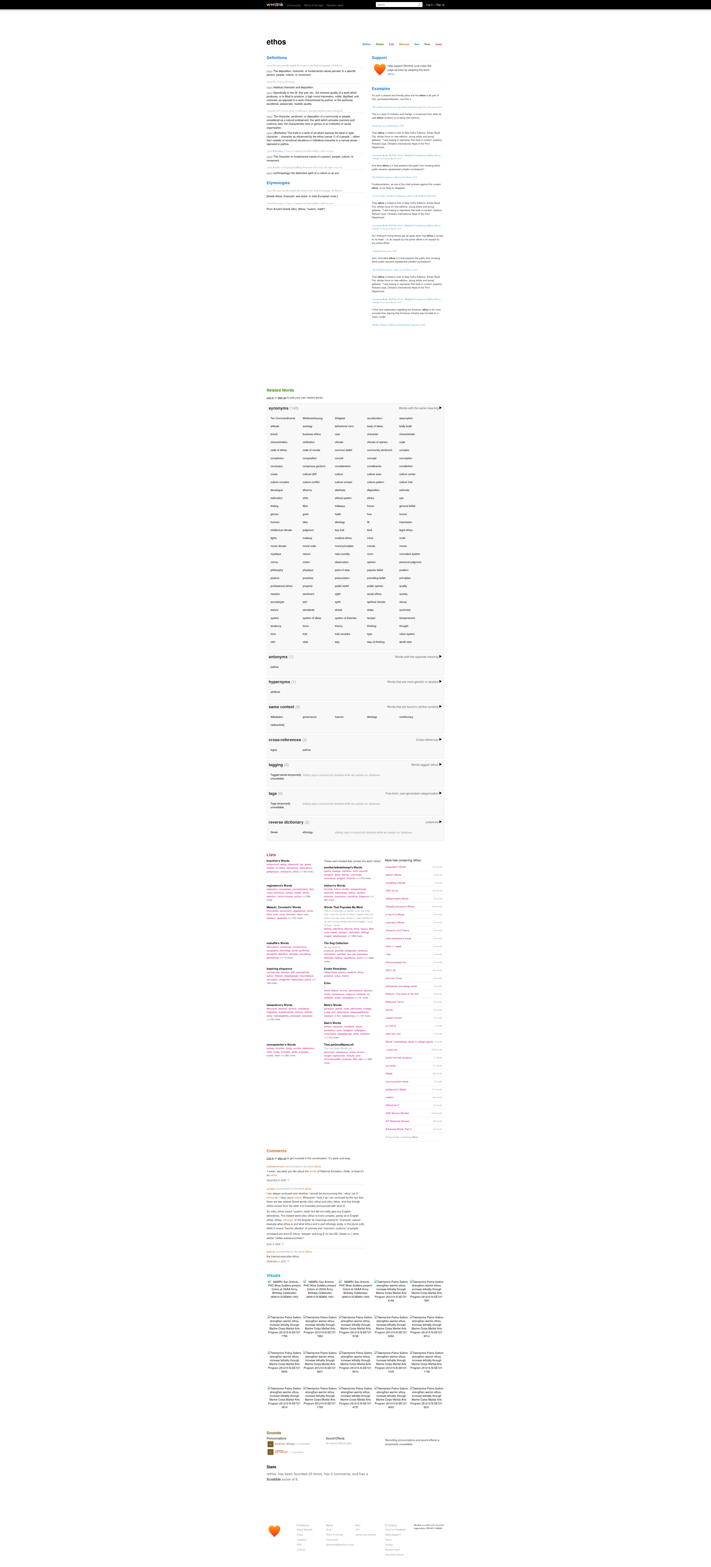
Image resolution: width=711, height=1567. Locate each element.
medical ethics (343, 538)
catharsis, (347, 871)
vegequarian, (300, 910)
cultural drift (309, 474)
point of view (342, 570)
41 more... (364, 997)
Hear (427, 44)
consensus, (286, 947)
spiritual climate (376, 602)
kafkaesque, (341, 892)
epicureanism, (356, 990)
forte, (356, 871)
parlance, (329, 975)
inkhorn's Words (334, 885)
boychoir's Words (278, 860)
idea (305, 522)
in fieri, (338, 1015)
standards (308, 610)
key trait (339, 530)
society (403, 594)
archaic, (328, 1026)
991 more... (330, 900)
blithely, (328, 928)
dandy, (284, 864)
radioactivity (277, 725)
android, (308, 1012)
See (416, 44)
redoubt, (351, 1055)
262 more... (291, 1055)
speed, (308, 864)
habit (338, 514)
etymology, (286, 950)
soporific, (363, 871)
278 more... (367, 878)
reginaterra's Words (279, 885)
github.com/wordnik (366, 1534)
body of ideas (375, 426)
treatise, (271, 868)
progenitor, (285, 979)
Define (367, 44)
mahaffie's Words (278, 943)
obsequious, (342, 1052)
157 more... (366, 1015)
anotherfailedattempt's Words (343, 867)
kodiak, (298, 892)
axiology (307, 426)
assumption (406, 418)
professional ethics (281, 586)
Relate (380, 44)
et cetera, (281, 868)
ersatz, (338, 997)
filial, (355, 1059)
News (329, 1525)
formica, (293, 1008)
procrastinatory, (301, 889)
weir (360, 1059)
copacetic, (338, 1026)
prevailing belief (376, 578)
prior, (358, 1055)
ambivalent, (330, 954)
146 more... (273, 983)
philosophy (277, 570)
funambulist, (331, 1033)
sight (338, 594)
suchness (404, 610)
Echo (327, 983)
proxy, (270, 1015)
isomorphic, (273, 979)
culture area (374, 474)
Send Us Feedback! (395, 1529)
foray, (357, 928)
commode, (356, 874)
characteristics (279, 442)
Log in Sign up (435, 4)
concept (371, 458)
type (369, 634)
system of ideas (312, 618)
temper (371, 618)
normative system (409, 554)
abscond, (283, 1008)
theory (338, 626)
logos (274, 750)
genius (274, 514)
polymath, (329, 892)
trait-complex (342, 634)
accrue (298, 896)
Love (438, 44)
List (391, 44)
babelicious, (308, 1048)
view (305, 642)
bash (278, 1055)
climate (339, 442)
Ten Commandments (283, 418)
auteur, (271, 975)
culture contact (343, 482)
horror (360, 957)
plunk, (310, 910)
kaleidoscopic (340, 936)
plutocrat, (329, 896)
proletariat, (296, 1015)
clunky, (277, 1052)
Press (300, 1534)
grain (306, 514)
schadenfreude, (359, 889)
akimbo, (346, 874)
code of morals (311, 450)
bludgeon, (348, 1030)
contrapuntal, (274, 972)
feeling (274, 506)
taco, (306, 914)
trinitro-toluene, (286, 896)
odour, (300, 914)
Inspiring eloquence (279, 968)
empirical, (329, 950)
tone (273, 634)
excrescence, (339, 994)
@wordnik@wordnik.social (340, 1544)
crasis (274, 474)
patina (308, 979)
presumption (342, 578)
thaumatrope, (307, 975)
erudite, (346, 889)
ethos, (338, 874)
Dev (357, 1525)
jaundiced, (272, 954)
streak (338, 610)
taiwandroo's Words (279, 1005)
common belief (343, 450)
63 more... (276, 1019)
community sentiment (379, 450)
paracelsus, (330, 1030)
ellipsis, (335, 990)
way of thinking (376, 642)
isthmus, (299, 1012)
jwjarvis (271, 1251)
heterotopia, (298, 979)
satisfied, (342, 954)
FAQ (299, 1544)
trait (305, 634)
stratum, (361, 1052)
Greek (274, 832)
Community (294, 5)
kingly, (289, 1048)
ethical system (343, 498)
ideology (340, 522)
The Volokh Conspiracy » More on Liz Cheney (392, 177)
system (275, 618)
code (402, 442)
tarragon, (344, 932)
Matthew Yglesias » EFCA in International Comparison (396, 324)
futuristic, (281, 1048)
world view (405, 642)
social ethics (374, 594)
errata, (328, 994)
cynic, (340, 1030)
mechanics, (286, 871)
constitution (406, 466)
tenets (313, 1171)
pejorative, (338, 928)
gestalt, (339, 1008)
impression (405, 522)
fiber (305, 506)
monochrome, (300, 947)
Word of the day (313, 5)
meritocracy (406, 717)
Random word (335, 5)
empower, (304, 1052)
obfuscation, (273, 947)
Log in (270, 397)
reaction (275, 594)
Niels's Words (333, 1005)
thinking (371, 626)
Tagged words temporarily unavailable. (286, 776)
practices (308, 578)
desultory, (283, 954)
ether (297, 1197)
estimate (404, 490)
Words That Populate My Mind (343, 907)
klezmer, (349, 928)
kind (369, 530)
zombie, (297, 1048)
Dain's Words (332, 1023)
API (358, 1529)
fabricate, (329, 957)
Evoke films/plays (335, 968)
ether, (356, 1033)
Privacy (389, 1544)
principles (404, 578)
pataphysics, (273, 871)
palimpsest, (357, 1008)
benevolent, (286, 910)
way (337, 642)
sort (305, 602)
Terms (388, 1539)
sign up (282, 397)
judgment (308, 530)
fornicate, (291, 914)
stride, (295, 1052)
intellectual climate (281, 530)
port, (334, 1012)
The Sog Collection (336, 943)
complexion (277, 458)
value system (407, 634)
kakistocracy (349, 1015)
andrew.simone (275, 1166)
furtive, (338, 889)
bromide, (329, 889)
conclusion (277, 466)
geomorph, (330, 1052)
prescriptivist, (303, 972)
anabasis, (347, 1059)
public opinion (375, 586)
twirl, (311, 889)
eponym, (368, 990)
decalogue (277, 490)
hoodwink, (350, 1026)
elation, (352, 892)
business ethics (312, 434)
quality (403, 586)
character (372, 434)
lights (274, 538)
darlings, (365, 932)
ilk (368, 522)
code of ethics (279, 450)
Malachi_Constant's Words (284, 907)
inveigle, (367, 1008)
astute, (306, 892)
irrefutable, (355, 932)
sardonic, (352, 972)
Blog (328, 1529)
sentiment (308, 594)
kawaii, (335, 932)
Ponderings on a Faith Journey (386, 125)
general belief (407, 506)
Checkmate (377, 251)
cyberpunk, (294, 864)
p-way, (327, 1012)
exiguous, (351, 994)
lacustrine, (353, 896)
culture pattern (375, 482)
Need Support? (393, 1534)
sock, (276, 914)
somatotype (277, 602)
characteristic (407, 434)
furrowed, (286, 1052)
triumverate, (273, 910)
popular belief (375, 570)
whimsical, (272, 1008)
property (308, 586)
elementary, (293, 868)
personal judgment (410, 562)
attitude (275, 426)
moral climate (278, 546)
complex (404, 450)
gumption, (329, 1008)
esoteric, (361, 892)
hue (369, 514)
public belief (342, 586)
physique (308, 570)
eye (401, 498)
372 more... (298, 918)
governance (310, 717)
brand (274, 434)
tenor (306, 626)
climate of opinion (377, 442)
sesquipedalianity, (360, 1012)
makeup (307, 538)
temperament (407, 618)
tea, (302, 864)
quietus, (342, 972)
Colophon (302, 1539)
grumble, (340, 950)
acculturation (374, 418)
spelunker (282, 918)
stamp (403, 602)
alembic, (286, 972)
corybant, (329, 1015)
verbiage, (294, 954)
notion (306, 562)
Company (302, 1525)
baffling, (339, 957)
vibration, (272, 918)
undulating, (303, 1008)
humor (403, 514)
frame (370, 506)
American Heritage (285, 1443)
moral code (309, 546)
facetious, (363, 950)
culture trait (406, 482)
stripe (370, 610)
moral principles (344, 546)
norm (370, 554)
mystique (276, 554)
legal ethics (406, 530)
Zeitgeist (340, 418)
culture (339, 474)
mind (370, 538)
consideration (343, 466)
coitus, (338, 975)
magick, (328, 936)
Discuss (404, 44)
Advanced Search (394, 1554)
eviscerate (307, 1015)
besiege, (337, 871)
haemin (339, 717)
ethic (305, 498)
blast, (270, 914)
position (403, 570)
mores (403, 546)
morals (371, 546)
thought (403, 626)
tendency (276, 626)
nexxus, (364, 928)
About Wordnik (304, 1529)
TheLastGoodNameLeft (339, 1044)
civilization (309, 442)
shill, (293, 972)
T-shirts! (301, 1549)
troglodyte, (272, 1012)
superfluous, (350, 957)
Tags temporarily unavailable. (280, 805)
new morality (342, 554)
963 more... (358, 936)
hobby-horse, (331, 972)
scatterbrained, (286, 1012)
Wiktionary (277, 150)
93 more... (309, 871)
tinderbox (365, 1033)
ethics (370, 498)
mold (402, 538)
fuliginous (364, 896)
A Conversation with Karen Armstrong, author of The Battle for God (402, 195)
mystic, (271, 1055)
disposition (373, 490)
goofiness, (304, 950)
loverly (345, 975)
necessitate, (286, 889)
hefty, (270, 1052)
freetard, (279, 975)
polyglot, (342, 878)
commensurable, (333, 1059)
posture (275, 578)
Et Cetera (391, 1525)
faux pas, (352, 954)
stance (274, 610)
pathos (274, 667)
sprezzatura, (344, 1012)
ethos (391, 74)
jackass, (271, 1048)
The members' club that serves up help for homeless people (397, 107)
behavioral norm (344, 426)
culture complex (280, 482)
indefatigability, (281, 1015)
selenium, (272, 896)
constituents (374, 466)
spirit (338, 602)
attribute (275, 692)
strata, (353, 1052)
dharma (307, 490)
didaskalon (277, 717)
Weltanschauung (313, 418)
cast (337, 434)
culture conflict (311, 482)
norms (274, 562)
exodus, (290, 892)
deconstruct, (306, 868)
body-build (405, 426)
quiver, (295, 950)
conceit (339, 458)
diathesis (340, 490)
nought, (328, 1055)
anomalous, (330, 878)
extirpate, (362, 994)
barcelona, (280, 892)
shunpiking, (305, 954)
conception (405, 458)
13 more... (289, 957)
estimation (277, 498)
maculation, (341, 896)
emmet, (344, 990)
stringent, (329, 874)
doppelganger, (292, 975)
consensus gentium (314, 466)
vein (273, 642)
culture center (407, 474)
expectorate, (339, 1055)
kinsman (351, 878)
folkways (340, 506)
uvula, (282, 914)
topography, (273, 950)
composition (310, 458)
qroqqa (271, 1188)
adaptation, (273, 889)
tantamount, (273, 864)
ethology (308, 832)
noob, (347, 1008)
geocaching (273, 957)
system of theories (345, 618)
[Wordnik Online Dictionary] (275, 4)
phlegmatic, (351, 950)
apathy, (328, 871)
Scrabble (274, 1478)
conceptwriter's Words (281, 1044)
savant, (359, 1026)
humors (275, 522)
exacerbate (348, 997)
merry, (270, 892)
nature (306, 554)
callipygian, (360, 1030)
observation (342, 562)
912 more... (335, 1037)
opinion (371, 562)
